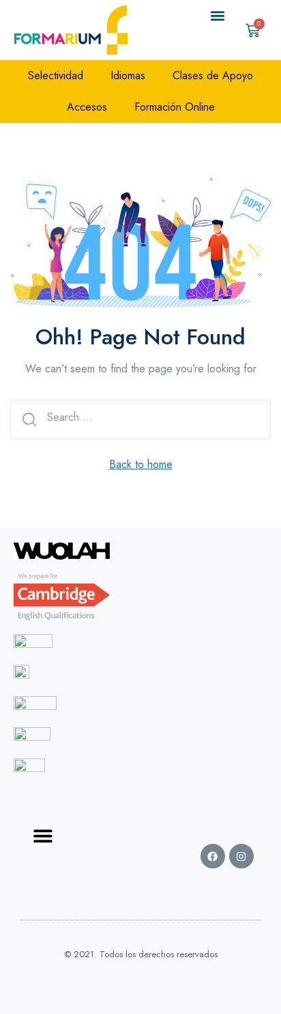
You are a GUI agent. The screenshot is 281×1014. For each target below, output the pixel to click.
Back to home (141, 464)
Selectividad (55, 75)
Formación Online (174, 107)
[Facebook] (213, 856)
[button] (218, 16)
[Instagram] (241, 856)
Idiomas (127, 75)
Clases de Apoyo (213, 75)
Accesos (87, 107)
